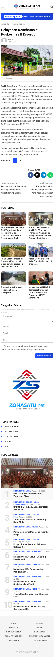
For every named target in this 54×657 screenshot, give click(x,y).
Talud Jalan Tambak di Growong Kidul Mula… (29, 520)
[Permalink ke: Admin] (4, 40)
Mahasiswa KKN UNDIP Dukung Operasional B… (29, 607)
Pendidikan (36, 552)
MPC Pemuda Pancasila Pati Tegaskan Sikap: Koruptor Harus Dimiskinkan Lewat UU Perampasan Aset (12, 233)
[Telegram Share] (44, 175)
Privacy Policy (13, 632)
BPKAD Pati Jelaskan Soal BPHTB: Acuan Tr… (30, 508)
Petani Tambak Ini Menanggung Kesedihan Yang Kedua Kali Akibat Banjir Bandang (42, 189)
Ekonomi (29, 502)
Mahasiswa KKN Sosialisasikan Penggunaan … (28, 570)
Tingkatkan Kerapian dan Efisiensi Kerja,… (30, 595)
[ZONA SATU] (27, 6)
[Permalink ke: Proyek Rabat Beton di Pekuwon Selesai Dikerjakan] (13, 278)
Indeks (14, 623)
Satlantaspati (12, 436)
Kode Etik (13, 628)
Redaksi (39, 623)
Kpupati (9, 441)
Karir (39, 628)
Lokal (28, 491)
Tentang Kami (40, 640)
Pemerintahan (19, 505)
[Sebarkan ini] (31, 175)
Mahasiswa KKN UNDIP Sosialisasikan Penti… (24, 583)
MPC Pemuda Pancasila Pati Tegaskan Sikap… (27, 495)
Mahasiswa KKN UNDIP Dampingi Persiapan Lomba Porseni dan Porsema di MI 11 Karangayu (40, 292)
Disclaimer (39, 632)
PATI (7, 446)
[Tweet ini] (37, 175)
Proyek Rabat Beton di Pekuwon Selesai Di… (29, 545)
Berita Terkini (19, 491)
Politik (35, 527)
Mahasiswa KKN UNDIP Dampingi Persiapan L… (29, 558)
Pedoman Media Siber (39, 636)
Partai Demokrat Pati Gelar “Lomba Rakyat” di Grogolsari (40, 261)
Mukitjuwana (12, 426)
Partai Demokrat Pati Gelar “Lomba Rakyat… (31, 533)
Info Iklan (14, 640)
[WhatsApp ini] (50, 175)
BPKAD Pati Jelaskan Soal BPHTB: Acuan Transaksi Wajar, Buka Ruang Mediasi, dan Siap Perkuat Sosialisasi (40, 233)
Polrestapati (12, 431)
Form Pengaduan (13, 636)
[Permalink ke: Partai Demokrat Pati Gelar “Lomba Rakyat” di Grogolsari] (41, 250)
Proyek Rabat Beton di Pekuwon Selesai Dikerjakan (11, 290)
